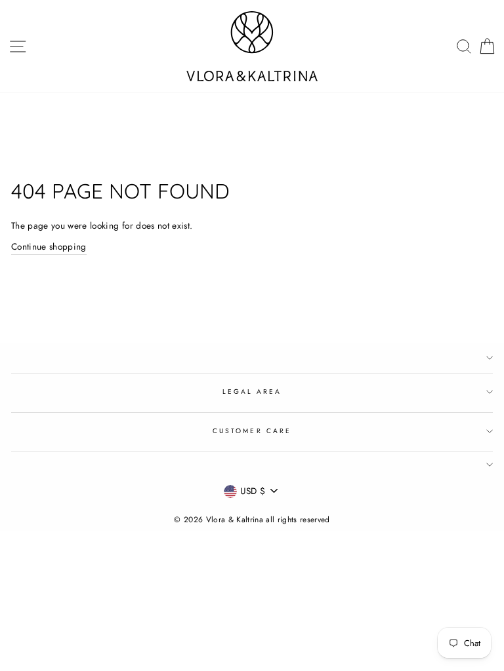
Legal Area (252, 391)
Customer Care (252, 431)
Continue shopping (49, 246)
